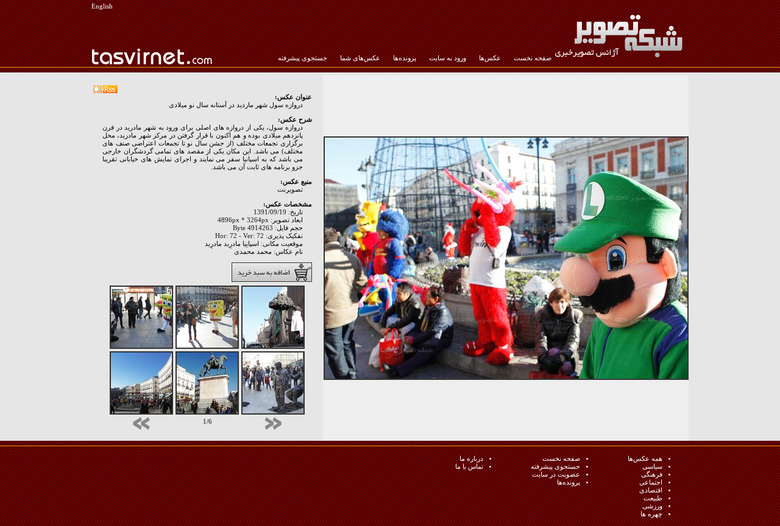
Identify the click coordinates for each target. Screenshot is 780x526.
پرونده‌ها (404, 58)
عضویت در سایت (556, 474)
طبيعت (653, 498)
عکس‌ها (490, 58)
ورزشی (652, 506)
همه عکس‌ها (645, 458)
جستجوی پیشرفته (302, 58)
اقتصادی (650, 490)
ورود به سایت (447, 58)
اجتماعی (650, 482)
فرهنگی (651, 474)
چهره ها (651, 514)
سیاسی (652, 466)
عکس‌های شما (360, 58)
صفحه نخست (532, 58)
